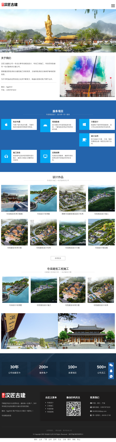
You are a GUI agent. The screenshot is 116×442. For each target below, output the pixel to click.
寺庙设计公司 (49, 434)
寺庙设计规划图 (101, 248)
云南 (64, 439)
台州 (50, 439)
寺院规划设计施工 (101, 214)
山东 (40, 439)
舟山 (78, 439)
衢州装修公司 (67, 430)
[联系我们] (111, 371)
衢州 (69, 439)
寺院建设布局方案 (14, 248)
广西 (45, 439)
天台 (59, 439)
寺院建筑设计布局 (43, 248)
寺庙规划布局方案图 (14, 214)
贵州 (54, 439)
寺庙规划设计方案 (72, 248)
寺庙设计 (50, 403)
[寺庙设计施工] (58, 30)
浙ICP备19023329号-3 (76, 434)
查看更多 (58, 258)
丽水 (35, 439)
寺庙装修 (50, 409)
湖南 (73, 439)
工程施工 (50, 406)
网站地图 (58, 430)
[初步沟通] (19, 124)
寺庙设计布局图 (43, 214)
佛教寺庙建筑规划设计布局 (72, 214)
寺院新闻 (50, 412)
